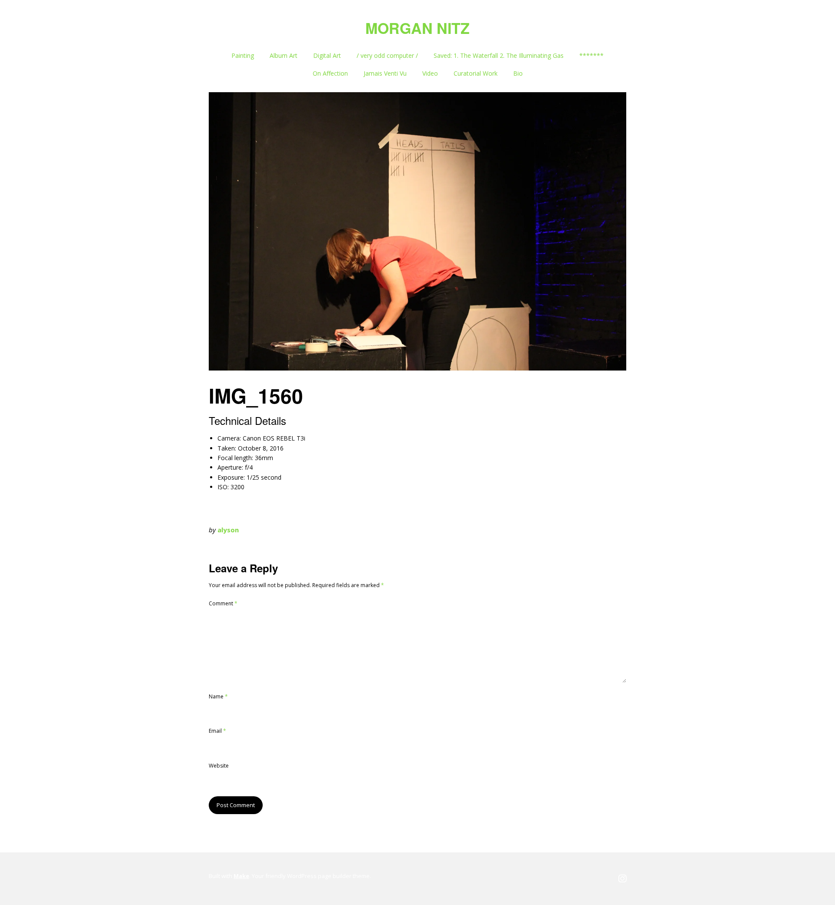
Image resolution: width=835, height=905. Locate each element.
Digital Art (327, 55)
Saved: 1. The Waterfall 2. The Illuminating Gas (499, 55)
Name (218, 696)
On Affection (330, 73)
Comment (223, 603)
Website (219, 765)
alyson (228, 529)
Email (217, 731)
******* (591, 55)
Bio (518, 73)
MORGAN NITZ (417, 27)
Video (430, 73)
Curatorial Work (476, 73)
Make (241, 876)
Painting (242, 55)
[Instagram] (622, 879)
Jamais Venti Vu (385, 73)
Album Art (283, 55)
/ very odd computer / (387, 55)
